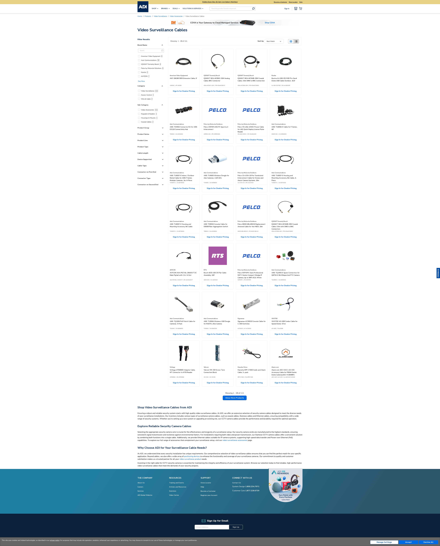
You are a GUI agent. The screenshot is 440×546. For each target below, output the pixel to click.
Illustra (144, 72)
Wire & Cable (146, 99)
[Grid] (290, 41)
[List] (296, 41)
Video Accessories (149, 110)
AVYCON (145, 76)
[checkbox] (139, 56)
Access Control (147, 95)
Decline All (428, 542)
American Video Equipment (151, 56)
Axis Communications (150, 60)
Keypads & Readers (149, 114)
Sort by (261, 41)
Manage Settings (384, 542)
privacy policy (54, 540)
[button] (438, 273)
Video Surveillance (149, 91)
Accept (408, 542)
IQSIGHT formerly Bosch (151, 64)
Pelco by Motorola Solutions (152, 68)
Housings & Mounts (149, 118)
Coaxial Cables (147, 122)
